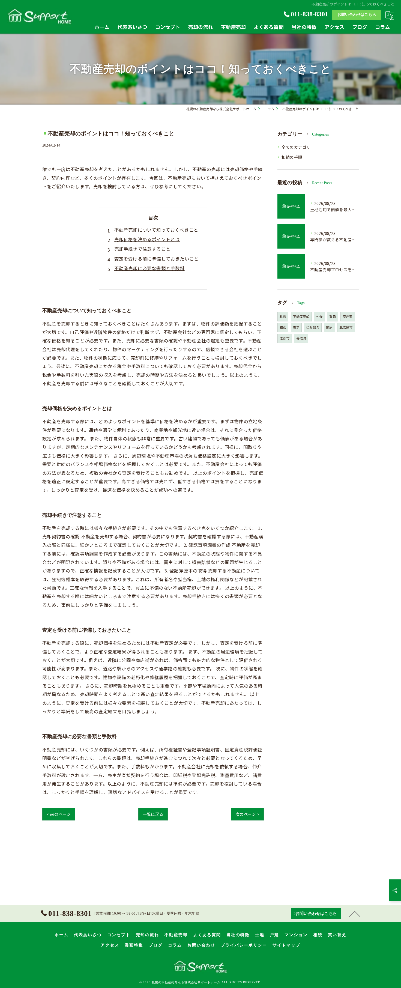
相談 (283, 327)
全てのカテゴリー (298, 147)
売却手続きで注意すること (142, 249)
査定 (296, 327)
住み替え (312, 327)
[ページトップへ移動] (354, 913)
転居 (329, 327)
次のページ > (247, 814)
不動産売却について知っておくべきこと (156, 229)
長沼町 (301, 338)
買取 (332, 316)
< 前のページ (59, 814)
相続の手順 (292, 157)
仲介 (319, 316)
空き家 (348, 316)
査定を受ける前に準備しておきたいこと (156, 258)
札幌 (283, 316)
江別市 (285, 338)
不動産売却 (301, 316)
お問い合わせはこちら (356, 15)
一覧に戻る (153, 814)
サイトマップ (286, 945)
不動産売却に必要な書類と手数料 (149, 268)
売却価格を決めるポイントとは (147, 239)
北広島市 (346, 327)
